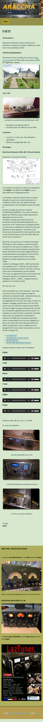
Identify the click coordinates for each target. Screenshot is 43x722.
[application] (21, 358)
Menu (6, 21)
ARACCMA (11, 713)
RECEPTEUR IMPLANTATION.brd (18, 343)
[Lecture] (5, 358)
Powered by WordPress (22, 713)
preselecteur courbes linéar (17, 338)
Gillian (37, 713)
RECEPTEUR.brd (12, 340)
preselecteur (11, 335)
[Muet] (32, 358)
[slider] (37, 358)
